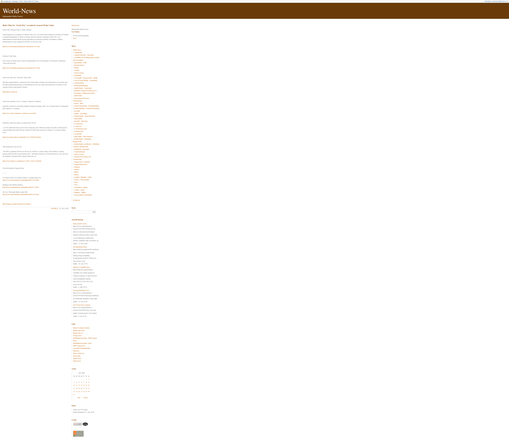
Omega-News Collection (82, 162)
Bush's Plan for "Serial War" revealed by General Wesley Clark (28, 25)
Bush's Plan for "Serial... (31, 1)
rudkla (54, 208)
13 (81, 385)
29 (86, 391)
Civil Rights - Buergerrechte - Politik (85, 78)
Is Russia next (78, 131)
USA (20, 1)
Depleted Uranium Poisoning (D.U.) (85, 90)
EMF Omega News (79, 346)
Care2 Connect (79, 73)
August (85, 397)
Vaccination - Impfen (80, 187)
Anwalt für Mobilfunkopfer (81, 348)
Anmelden (488, 1)
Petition (76, 169)
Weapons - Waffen (80, 192)
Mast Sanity (77, 356)
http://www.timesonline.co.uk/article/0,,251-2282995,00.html (22, 137)
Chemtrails (77, 75)
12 (79, 385)
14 (84, 385)
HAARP (77, 111)
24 (74, 391)
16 (88, 385)
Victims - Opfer (79, 190)
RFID (76, 172)
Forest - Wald (78, 103)
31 (74, 394)
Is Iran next (78, 126)
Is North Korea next (80, 129)
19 (79, 388)
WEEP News (77, 358)
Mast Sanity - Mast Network (83, 136)
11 (77, 385)
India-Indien (78, 118)
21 (84, 388)
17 (74, 388)
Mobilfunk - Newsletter (81, 149)
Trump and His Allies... (80, 224)
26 (79, 391)
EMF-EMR (78, 95)
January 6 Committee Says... (82, 267)
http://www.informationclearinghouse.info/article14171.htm (21, 68)
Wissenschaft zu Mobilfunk (83, 195)
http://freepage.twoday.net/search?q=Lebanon (17, 204)
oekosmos (76, 351)
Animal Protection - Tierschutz (84, 55)
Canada (76, 70)
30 (88, 391)
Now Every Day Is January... (82, 305)
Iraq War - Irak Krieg (81, 121)
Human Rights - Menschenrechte (84, 116)
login (74, 38)
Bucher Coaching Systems (81, 328)
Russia (76, 174)
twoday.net (7, 1)
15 (86, 385)
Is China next (78, 124)
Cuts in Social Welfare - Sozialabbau (85, 80)
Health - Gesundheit (80, 113)
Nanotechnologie (79, 152)
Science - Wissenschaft (81, 180)
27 (81, 391)
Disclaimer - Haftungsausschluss (84, 93)
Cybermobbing (79, 83)
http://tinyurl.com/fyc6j (10, 92)
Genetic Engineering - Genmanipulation (86, 106)
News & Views (79, 154)
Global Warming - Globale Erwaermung (86, 108)
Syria (76, 182)
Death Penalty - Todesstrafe (83, 88)
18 (77, 388)
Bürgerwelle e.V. (78, 333)
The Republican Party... (80, 247)
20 (81, 388)
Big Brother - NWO (80, 62)
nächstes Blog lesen (498, 1)
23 (88, 388)
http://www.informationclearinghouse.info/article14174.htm (21, 46)
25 (77, 391)
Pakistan (77, 167)
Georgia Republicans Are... (81, 290)
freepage (15, 1)
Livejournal (78, 134)
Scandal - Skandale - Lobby (83, 177)
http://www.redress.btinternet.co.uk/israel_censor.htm (19, 113)
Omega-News (77, 335)
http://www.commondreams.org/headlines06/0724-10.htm (21, 187)
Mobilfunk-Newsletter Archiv (82, 343)
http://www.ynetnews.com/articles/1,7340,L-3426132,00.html (22, 161)
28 (84, 391)
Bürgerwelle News (79, 330)
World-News (19, 10)
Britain (76, 68)
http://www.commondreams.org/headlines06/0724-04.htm (21, 180)
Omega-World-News (80, 164)
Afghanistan (78, 52)
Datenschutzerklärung (81, 85)
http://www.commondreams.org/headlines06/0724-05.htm (21, 194)
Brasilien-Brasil (79, 65)
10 (74, 385)
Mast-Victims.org (78, 353)
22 (86, 388)
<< (507, 1)
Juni (79, 397)
